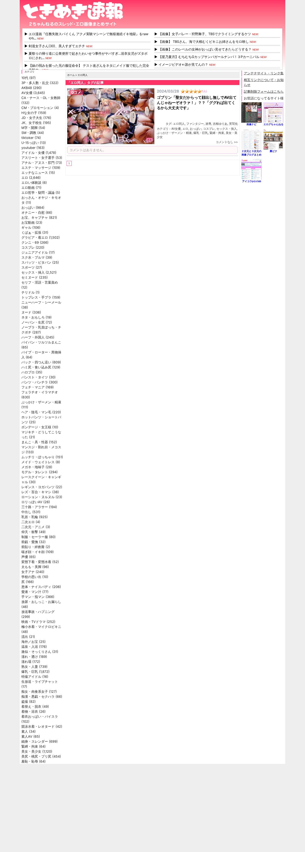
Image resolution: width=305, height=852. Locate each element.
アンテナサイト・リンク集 (264, 73)
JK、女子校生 (31, 123)
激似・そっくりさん (36, 651)
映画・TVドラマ (33, 622)
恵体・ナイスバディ (36, 587)
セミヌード (29, 277)
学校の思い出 (31, 577)
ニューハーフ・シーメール (41, 302)
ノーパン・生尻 (33, 322)
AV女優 (26, 93)
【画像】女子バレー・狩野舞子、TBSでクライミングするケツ (205, 34)
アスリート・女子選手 (38, 158)
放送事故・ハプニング (38, 612)
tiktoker (27, 138)
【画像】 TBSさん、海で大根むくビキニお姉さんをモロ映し (204, 42)
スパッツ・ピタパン (36, 262)
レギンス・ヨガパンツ (38, 487)
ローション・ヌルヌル (38, 497)
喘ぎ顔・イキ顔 (33, 552)
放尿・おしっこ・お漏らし (41, 602)
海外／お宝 (29, 642)
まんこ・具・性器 (34, 442)
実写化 (233, 123)
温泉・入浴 (29, 647)
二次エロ (28, 522)
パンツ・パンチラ (34, 382)
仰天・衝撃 (29, 532)
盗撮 (24, 701)
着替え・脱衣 (31, 706)
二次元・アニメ (33, 527)
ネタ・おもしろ (33, 317)
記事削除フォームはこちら (264, 91)
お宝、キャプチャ (34, 217)
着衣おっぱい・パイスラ (39, 716)
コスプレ (28, 247)
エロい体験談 (31, 182)
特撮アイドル (31, 676)
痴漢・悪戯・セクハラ (38, 696)
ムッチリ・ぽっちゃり (38, 457)
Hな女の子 (29, 113)
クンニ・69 (30, 242)
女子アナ (28, 572)
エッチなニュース (34, 172)
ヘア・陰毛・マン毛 (36, 412)
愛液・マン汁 (31, 592)
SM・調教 (28, 133)
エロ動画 (28, 187)
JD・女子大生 (31, 118)
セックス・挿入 (33, 272)
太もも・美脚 (31, 567)
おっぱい (28, 207)
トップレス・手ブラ (36, 297)
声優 (24, 557)
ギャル (26, 227)
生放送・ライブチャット (39, 681)
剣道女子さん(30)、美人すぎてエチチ (57, 46)
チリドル (28, 292)
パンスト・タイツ (34, 377)
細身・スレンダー (34, 741)
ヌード (26, 312)
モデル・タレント (34, 472)
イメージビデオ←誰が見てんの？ (183, 64)
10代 (24, 78)
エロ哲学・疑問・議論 (38, 192)
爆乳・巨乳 (29, 671)
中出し (26, 512)
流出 (24, 637)
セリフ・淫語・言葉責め (39, 282)
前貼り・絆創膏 (33, 547)
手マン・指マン (33, 597)
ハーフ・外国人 (33, 337)
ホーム (71, 75)
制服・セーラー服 (34, 537)
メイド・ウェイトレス (38, 462)
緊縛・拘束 (29, 746)
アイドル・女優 (33, 153)
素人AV (26, 736)
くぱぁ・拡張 (31, 232)
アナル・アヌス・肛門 (38, 163)
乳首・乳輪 (29, 517)
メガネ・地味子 (33, 467)
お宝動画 (28, 222)
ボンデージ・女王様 (36, 427)
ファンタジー (195, 123)
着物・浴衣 (29, 711)
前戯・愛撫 (29, 542)
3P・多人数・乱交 (35, 83)
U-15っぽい (30, 143)
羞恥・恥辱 (29, 761)
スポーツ (28, 267)
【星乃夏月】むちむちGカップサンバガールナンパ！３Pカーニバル (209, 57)
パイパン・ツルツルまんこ (41, 342)
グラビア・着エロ (34, 237)
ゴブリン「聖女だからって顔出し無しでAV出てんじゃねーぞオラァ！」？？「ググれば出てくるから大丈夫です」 (197, 102)
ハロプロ (28, 372)
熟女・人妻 (29, 666)
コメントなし (224, 142)
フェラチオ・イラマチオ (39, 392)
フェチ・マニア (33, 387)
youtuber (28, 148)
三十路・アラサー (34, 507)
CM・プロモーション (37, 108)
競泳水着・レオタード (38, 726)
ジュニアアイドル (34, 252)
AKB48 (26, 88)
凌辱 (208, 123)
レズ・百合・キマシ (36, 492)
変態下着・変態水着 (36, 562)
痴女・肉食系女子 (34, 691)
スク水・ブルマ (33, 257)
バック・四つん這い (36, 362)
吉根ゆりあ (220, 123)
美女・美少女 (31, 751)
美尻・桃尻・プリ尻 (36, 756)
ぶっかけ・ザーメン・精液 (41, 402)
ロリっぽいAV (31, 502)
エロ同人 (179, 123)
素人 (24, 731)
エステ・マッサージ (36, 167)
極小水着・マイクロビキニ (41, 627)
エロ (24, 177)
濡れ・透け (29, 656)
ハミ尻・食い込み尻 (36, 367)
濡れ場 (26, 661)
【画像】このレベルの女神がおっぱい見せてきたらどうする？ (205, 49)
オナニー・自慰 (33, 212)
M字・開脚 (29, 128)
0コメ (76, 92)
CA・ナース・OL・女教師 (40, 98)
